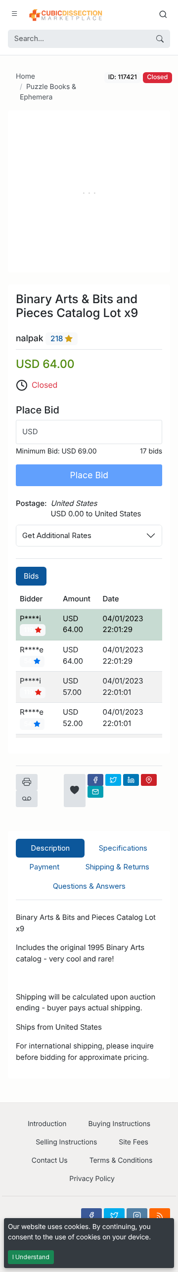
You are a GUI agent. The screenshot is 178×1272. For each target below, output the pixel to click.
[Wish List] (75, 790)
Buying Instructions (120, 1124)
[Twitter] (113, 780)
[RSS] (159, 1215)
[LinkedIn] (131, 780)
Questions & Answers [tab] (89, 886)
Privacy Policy (91, 1179)
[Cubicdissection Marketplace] (66, 14)
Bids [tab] (31, 576)
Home (25, 76)
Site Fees (133, 1142)
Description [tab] (50, 848)
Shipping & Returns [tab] (117, 866)
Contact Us (50, 1160)
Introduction (47, 1124)
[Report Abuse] (27, 798)
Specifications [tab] (123, 848)
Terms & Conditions (121, 1160)
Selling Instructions (66, 1142)
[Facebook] (95, 780)
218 (57, 339)
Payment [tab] (44, 866)
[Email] (95, 792)
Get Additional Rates (56, 535)
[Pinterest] (149, 780)
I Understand (30, 1257)
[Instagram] (137, 1215)
